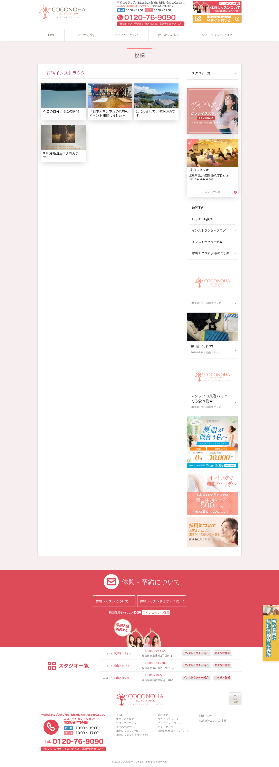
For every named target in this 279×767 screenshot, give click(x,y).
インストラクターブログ (215, 35)
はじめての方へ (169, 35)
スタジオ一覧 (201, 73)
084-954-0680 (157, 663)
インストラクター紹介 (207, 242)
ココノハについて (126, 35)
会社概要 (162, 714)
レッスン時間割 (202, 219)
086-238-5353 (157, 675)
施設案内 (198, 208)
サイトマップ (165, 727)
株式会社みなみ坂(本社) (213, 720)
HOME (51, 35)
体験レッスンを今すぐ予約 (159, 601)
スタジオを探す (84, 35)
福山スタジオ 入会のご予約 (211, 253)
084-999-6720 (157, 651)
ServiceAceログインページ (173, 730)
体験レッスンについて (112, 601)
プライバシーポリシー (170, 722)
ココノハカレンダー (169, 719)
